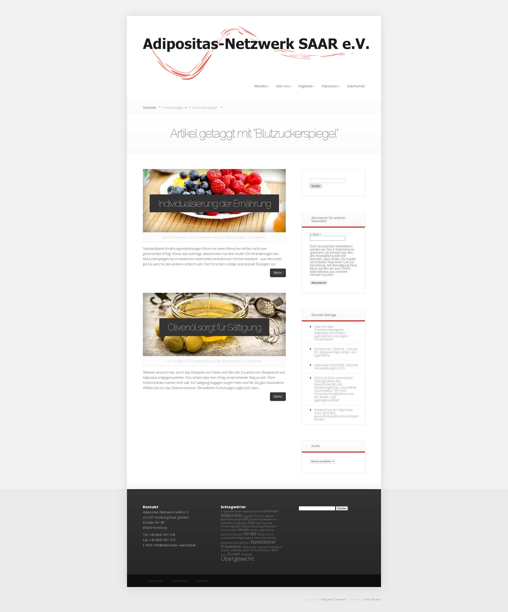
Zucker (233, 554)
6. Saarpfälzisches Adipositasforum (241, 511)
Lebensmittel (228, 538)
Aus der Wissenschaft (229, 237)
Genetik (243, 529)
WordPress (373, 599)
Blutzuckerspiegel (231, 519)
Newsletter (263, 541)
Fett (237, 526)
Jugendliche (267, 530)
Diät (251, 522)
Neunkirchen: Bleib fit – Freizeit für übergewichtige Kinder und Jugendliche (335, 352)
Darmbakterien (268, 519)
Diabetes (241, 523)
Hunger (254, 530)
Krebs (262, 534)
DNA (269, 523)
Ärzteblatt (246, 554)
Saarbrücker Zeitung (254, 547)
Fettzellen (270, 526)
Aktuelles (206, 237)
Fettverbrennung (252, 526)
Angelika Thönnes (253, 516)
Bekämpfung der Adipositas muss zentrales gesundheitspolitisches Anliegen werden (336, 415)
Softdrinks (236, 550)
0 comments (257, 237)
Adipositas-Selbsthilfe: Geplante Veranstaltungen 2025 (336, 366)
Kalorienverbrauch (232, 534)
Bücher (254, 519)
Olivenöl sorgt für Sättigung (214, 327)
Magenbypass (245, 538)
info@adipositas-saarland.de (175, 545)
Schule (225, 550)
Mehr (278, 273)
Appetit (269, 516)
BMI (246, 519)
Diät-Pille (261, 523)
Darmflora (227, 523)
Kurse (270, 534)
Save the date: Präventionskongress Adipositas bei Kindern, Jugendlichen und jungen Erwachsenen (331, 332)
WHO (274, 550)
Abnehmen (270, 511)
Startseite (149, 107)
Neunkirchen (242, 543)
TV (251, 550)
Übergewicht (237, 559)
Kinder (250, 533)
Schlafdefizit (274, 547)
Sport (246, 550)
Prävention (231, 546)
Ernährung (227, 526)
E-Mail (315, 234)
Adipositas (231, 515)
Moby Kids (260, 538)
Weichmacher (262, 550)
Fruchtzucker (229, 530)
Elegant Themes (333, 599)
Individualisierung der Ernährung (214, 203)
